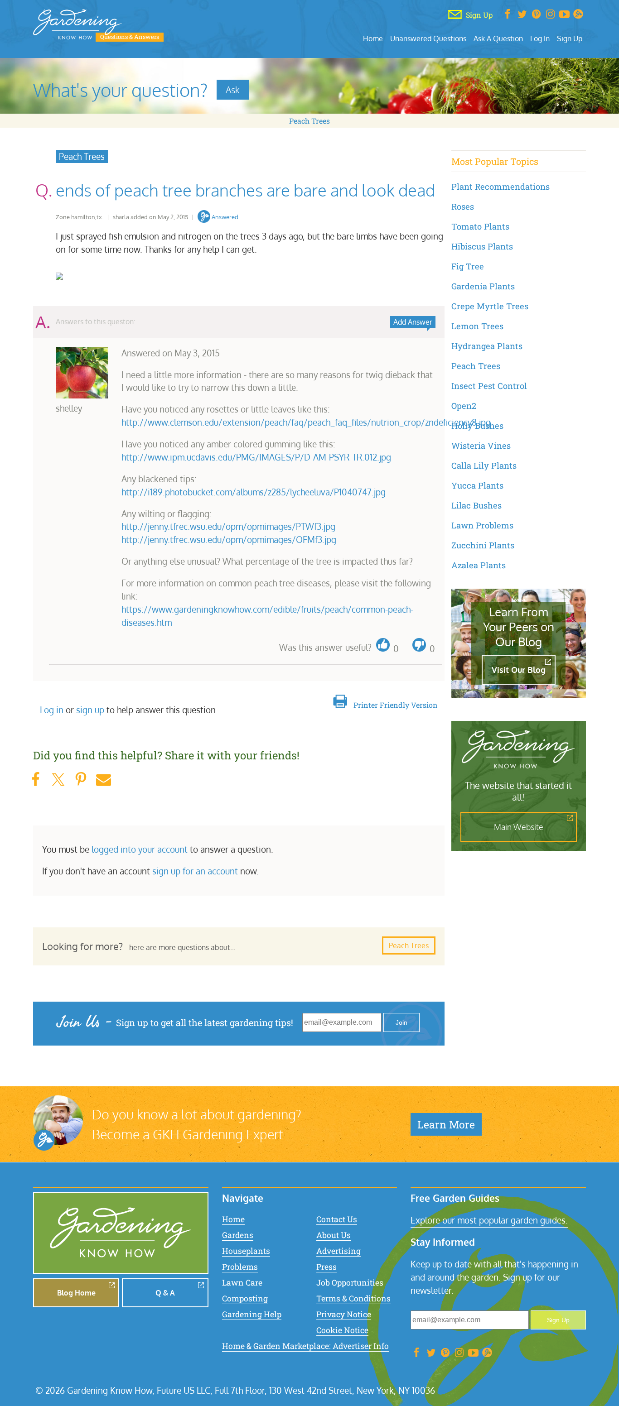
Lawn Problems (482, 525)
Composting (245, 1298)
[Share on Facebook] (35, 779)
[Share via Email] (103, 779)
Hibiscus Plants (482, 246)
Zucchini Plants (482, 545)
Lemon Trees (477, 326)
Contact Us (336, 1219)
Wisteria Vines (481, 445)
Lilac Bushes (476, 505)
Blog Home (76, 1292)
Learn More (446, 1124)
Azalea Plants (478, 565)
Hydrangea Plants (486, 346)
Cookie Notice (342, 1330)
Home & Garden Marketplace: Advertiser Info (305, 1346)
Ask (233, 90)
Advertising (338, 1251)
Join (401, 1022)
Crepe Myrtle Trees (489, 306)
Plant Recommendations (500, 186)
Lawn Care (242, 1282)
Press (326, 1267)
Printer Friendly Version (395, 705)
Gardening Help (251, 1314)
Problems (240, 1267)
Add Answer (412, 321)
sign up (90, 709)
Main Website (518, 827)
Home (373, 38)
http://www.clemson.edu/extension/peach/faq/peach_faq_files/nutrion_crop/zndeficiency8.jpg (306, 422)
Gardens (237, 1235)
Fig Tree (467, 266)
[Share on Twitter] (58, 779)
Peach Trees (309, 120)
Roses (462, 206)
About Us (333, 1235)
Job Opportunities (349, 1282)
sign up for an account (195, 871)
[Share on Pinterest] (80, 779)
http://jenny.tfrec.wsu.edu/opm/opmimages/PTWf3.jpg (228, 526)
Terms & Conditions (353, 1298)
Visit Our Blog (519, 670)
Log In (540, 38)
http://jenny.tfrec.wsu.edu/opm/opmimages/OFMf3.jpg (228, 539)
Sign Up (569, 38)
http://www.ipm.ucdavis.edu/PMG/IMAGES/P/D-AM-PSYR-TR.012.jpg (256, 457)
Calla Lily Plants (484, 465)
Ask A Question (498, 38)
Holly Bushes (477, 425)
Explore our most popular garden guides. (489, 1220)
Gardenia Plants (483, 286)
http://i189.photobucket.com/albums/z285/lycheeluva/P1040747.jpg (253, 492)
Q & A (165, 1292)
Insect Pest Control (489, 385)
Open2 (463, 405)
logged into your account (140, 849)
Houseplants (246, 1251)
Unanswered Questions (428, 38)
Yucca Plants (477, 485)
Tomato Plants (480, 226)
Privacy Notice (343, 1314)
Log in (51, 709)
